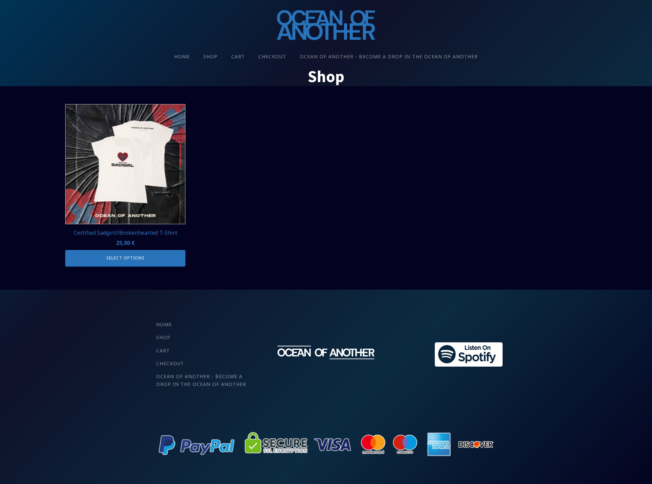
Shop (210, 56)
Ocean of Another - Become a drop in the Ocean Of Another (389, 56)
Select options (125, 258)
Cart (238, 56)
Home (182, 56)
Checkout (272, 56)
